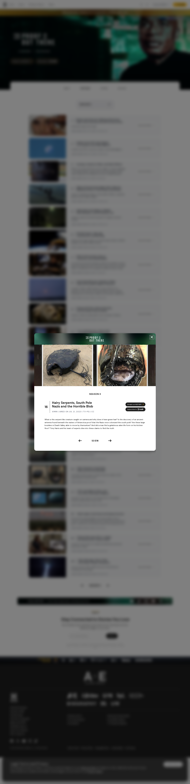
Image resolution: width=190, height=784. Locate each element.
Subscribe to (132, 409)
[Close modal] (152, 337)
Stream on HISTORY (134, 404)
